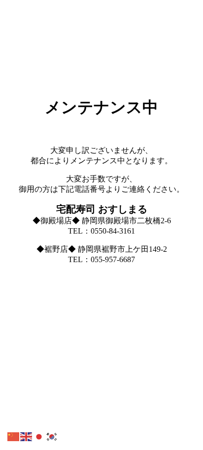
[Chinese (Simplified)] (13, 436)
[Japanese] (39, 436)
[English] (26, 436)
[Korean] (52, 436)
